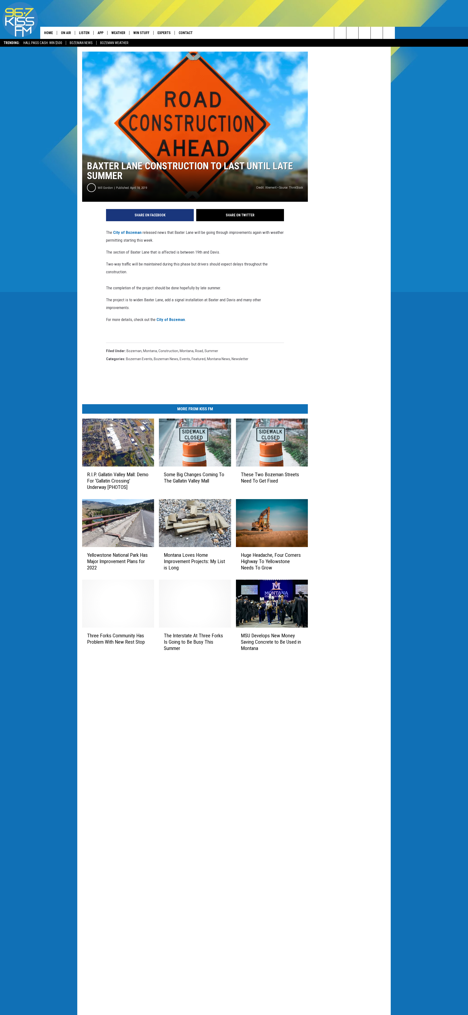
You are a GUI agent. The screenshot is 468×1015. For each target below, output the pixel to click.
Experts (164, 33)
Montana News (218, 359)
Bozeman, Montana (142, 351)
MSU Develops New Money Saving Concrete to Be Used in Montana (271, 642)
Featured (198, 359)
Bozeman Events (139, 359)
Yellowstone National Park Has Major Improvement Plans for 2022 (117, 561)
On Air (66, 33)
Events (185, 359)
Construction (168, 351)
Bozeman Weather (114, 43)
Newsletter (240, 359)
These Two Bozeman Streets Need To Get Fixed (270, 478)
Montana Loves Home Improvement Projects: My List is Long (194, 561)
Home (48, 33)
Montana (187, 351)
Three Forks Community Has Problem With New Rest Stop (116, 639)
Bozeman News (81, 43)
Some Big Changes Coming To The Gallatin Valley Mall (194, 478)
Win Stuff (141, 33)
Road (199, 351)
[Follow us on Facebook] (364, 33)
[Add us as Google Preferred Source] (352, 33)
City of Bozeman (170, 319)
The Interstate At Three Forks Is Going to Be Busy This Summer (193, 642)
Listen (84, 33)
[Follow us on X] (377, 33)
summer (211, 351)
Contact (186, 33)
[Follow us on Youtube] (389, 33)
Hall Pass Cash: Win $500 (42, 43)
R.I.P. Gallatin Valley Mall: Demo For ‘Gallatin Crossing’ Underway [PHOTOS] (117, 481)
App (100, 33)
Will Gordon (105, 188)
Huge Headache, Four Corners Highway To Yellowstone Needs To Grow (271, 561)
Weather (118, 33)
